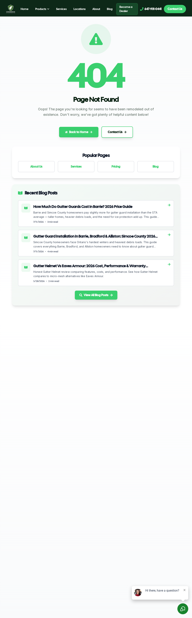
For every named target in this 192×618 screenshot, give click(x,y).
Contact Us (175, 9)
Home (24, 9)
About (96, 9)
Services (61, 9)
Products (40, 9)
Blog (109, 9)
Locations (80, 9)
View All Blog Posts (96, 295)
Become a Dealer (125, 9)
